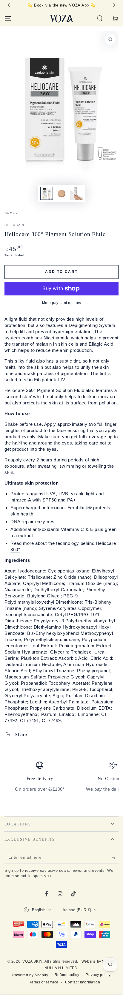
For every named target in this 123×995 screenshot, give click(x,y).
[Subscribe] (115, 857)
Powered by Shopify (30, 975)
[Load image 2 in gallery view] (61, 193)
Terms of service (44, 982)
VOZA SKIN (32, 961)
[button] (99, 18)
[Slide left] (9, 5)
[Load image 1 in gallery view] (46, 193)
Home (9, 212)
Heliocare (15, 225)
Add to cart (61, 272)
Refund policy (67, 975)
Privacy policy (98, 975)
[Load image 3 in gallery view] (76, 193)
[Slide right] (113, 5)
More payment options (61, 303)
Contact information (82, 982)
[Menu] (8, 18)
